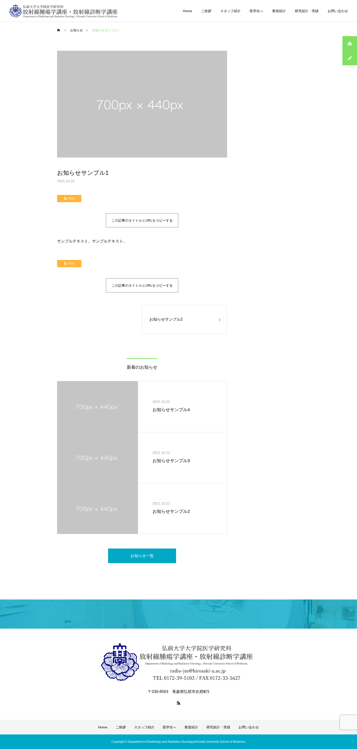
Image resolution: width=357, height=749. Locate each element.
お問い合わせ (338, 11)
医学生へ (256, 11)
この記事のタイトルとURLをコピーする (142, 220)
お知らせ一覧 (142, 556)
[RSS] (178, 702)
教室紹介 (279, 11)
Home (187, 11)
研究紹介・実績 (307, 11)
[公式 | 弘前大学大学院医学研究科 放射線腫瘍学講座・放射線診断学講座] (63, 10)
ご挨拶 (206, 11)
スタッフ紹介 (230, 11)
